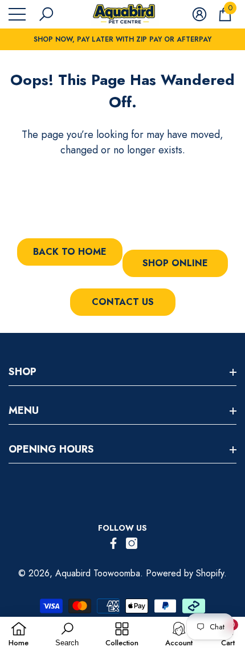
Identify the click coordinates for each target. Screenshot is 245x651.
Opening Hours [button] (51, 449)
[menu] (17, 14)
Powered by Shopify (185, 573)
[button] (46, 14)
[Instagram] (131, 543)
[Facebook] (113, 543)
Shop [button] (22, 371)
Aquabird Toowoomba (97, 573)
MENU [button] (24, 410)
